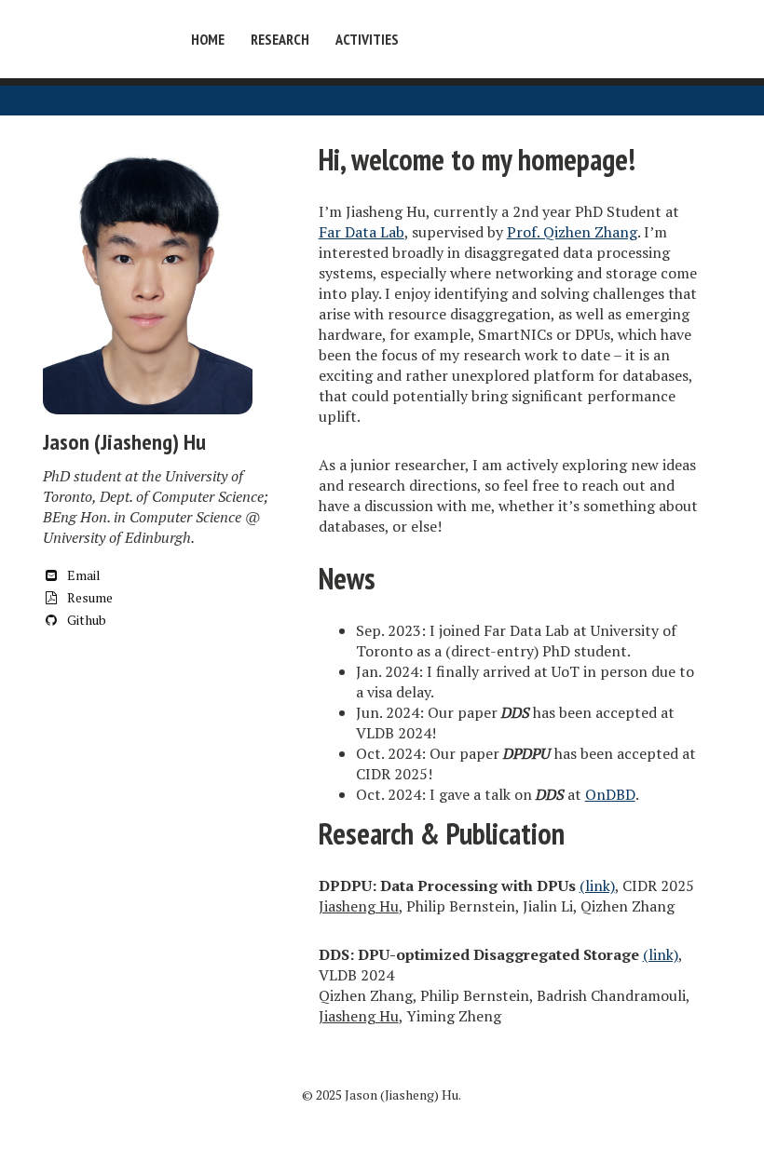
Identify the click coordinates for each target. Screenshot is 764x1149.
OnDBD (610, 794)
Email (82, 575)
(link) (597, 885)
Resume (88, 597)
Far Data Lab (361, 232)
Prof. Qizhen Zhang (572, 232)
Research (280, 39)
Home (208, 39)
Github (85, 620)
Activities (367, 39)
